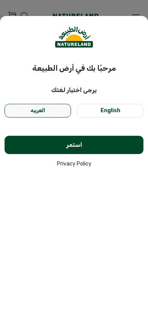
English (110, 110)
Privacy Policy (74, 163)
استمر (74, 144)
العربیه (37, 110)
